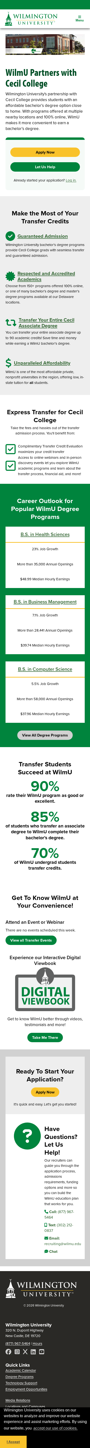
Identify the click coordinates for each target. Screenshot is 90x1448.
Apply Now (45, 152)
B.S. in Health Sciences (45, 534)
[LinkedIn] (34, 1352)
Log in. (71, 180)
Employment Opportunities (26, 1389)
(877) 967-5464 (59, 1214)
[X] (25, 1352)
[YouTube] (41, 1352)
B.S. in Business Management (45, 601)
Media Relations (18, 1400)
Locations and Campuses (25, 1406)
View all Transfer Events (31, 940)
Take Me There (45, 1037)
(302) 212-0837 (58, 1227)
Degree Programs (20, 1376)
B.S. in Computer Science (45, 669)
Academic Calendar (21, 1370)
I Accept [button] (13, 1442)
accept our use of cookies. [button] (55, 1428)
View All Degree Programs (45, 735)
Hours (37, 1343)
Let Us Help (45, 167)
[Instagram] (18, 1352)
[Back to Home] (42, 1297)
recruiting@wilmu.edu (62, 1240)
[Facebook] (9, 1352)
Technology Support (21, 1382)
